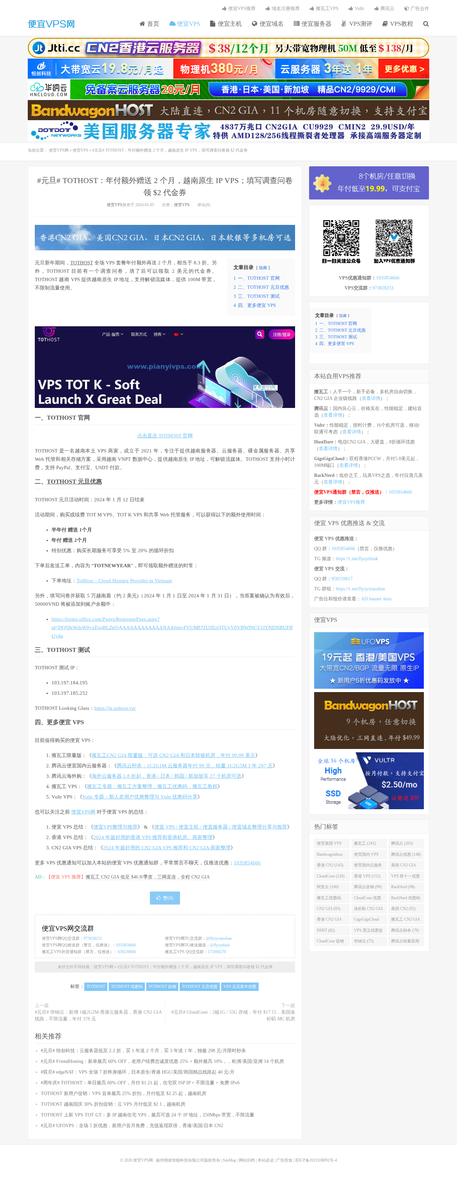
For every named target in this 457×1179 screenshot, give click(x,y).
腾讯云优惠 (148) (406, 854)
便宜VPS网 (51, 23)
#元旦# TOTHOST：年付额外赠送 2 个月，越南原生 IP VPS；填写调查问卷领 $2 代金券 (195, 966)
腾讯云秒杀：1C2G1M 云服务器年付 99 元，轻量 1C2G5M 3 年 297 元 (195, 765)
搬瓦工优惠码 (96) (329, 899)
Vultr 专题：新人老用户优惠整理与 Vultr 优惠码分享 (139, 796)
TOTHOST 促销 (162, 986)
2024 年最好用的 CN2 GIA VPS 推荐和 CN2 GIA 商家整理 (167, 847)
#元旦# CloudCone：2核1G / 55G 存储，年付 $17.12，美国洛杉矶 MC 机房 (233, 1015)
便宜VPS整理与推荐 (115, 827)
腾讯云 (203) (402, 843)
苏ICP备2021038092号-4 (316, 1160)
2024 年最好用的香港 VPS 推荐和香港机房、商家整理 (152, 837)
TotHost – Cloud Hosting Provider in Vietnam (124, 580)
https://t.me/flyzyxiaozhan (360, 588)
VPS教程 (400, 23)
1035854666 (247, 862)
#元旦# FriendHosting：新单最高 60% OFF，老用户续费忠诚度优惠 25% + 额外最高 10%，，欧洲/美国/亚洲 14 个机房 (162, 1061)
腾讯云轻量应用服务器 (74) (405, 942)
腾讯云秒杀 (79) (405, 930)
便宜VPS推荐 (241, 8)
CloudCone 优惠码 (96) (367, 899)
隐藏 (263, 267)
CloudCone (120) (331, 876)
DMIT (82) (326, 930)
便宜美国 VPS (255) (329, 844)
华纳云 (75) (364, 941)
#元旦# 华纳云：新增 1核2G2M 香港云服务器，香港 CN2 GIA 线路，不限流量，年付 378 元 (98, 1015)
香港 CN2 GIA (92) (329, 920)
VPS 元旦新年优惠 (239, 986)
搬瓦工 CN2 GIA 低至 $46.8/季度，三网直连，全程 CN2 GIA (148, 876)
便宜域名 (271, 23)
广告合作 (419, 8)
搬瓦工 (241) (365, 843)
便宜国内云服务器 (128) (368, 866)
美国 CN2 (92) (403, 908)
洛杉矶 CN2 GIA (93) (368, 910)
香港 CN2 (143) (330, 865)
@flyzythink (220, 945)
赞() (168, 898)
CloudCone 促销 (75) (330, 942)
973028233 (93, 938)
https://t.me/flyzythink (357, 558)
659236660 (127, 951)
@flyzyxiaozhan (219, 938)
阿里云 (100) (328, 887)
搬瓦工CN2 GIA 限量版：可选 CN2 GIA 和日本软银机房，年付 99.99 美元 (173, 755)
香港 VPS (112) (367, 876)
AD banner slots (376, 598)
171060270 (217, 951)
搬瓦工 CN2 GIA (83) (405, 920)
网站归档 (247, 1160)
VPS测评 (360, 23)
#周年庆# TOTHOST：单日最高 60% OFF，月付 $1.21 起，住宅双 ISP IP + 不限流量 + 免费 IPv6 (140, 1082)
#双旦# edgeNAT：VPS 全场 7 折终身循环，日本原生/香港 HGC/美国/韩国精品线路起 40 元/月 (138, 1072)
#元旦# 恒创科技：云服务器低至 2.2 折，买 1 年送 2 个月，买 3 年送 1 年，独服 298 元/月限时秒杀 (143, 1050)
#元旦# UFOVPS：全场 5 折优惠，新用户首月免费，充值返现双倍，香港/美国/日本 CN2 (132, 1125)
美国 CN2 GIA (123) (403, 866)
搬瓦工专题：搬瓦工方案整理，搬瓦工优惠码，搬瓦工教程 (152, 786)
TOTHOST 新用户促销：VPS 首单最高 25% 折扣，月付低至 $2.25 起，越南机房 (123, 1093)
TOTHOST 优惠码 (127, 986)
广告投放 (284, 1160)
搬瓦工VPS (326, 8)
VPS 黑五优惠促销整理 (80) (368, 931)
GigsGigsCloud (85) (366, 920)
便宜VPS (187, 23)
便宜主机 (229, 23)
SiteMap (229, 1160)
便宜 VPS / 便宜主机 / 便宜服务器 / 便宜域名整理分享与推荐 (220, 827)
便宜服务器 (316, 23)
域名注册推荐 (285, 8)
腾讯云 (386, 8)
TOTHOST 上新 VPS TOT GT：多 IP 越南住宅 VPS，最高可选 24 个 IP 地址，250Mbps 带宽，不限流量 (147, 1114)
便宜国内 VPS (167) (366, 855)
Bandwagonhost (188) (330, 855)
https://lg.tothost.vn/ (115, 708)
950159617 (342, 578)
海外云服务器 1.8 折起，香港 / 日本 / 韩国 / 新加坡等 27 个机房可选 (167, 776)
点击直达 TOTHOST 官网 (165, 435)
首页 (152, 23)
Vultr (358, 8)
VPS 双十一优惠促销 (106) (405, 877)
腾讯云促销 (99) (368, 887)
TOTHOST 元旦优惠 (74, 481)
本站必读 (266, 1160)
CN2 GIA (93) (328, 908)
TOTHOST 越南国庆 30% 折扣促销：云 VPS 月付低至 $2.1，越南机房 (113, 1104)
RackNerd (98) (403, 887)
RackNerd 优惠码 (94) (405, 899)
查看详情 (371, 398)
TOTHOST (81, 262)
